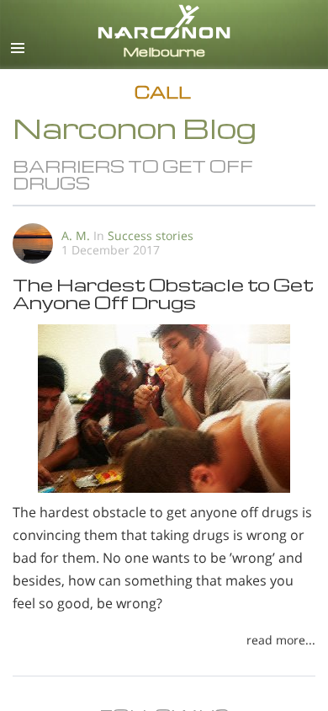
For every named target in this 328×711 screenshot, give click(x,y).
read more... (280, 640)
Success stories (150, 235)
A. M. (75, 235)
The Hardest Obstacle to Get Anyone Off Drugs (163, 293)
